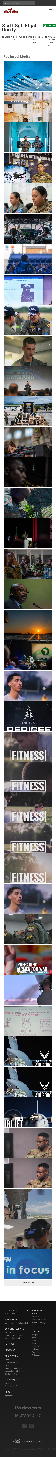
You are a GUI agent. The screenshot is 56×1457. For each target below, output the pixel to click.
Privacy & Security (12, 1362)
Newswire (10, 1350)
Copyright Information (13, 1368)
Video (34, 1338)
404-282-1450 (10, 1314)
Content (36, 1331)
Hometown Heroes (39, 1320)
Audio (34, 1343)
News (34, 1341)
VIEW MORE (28, 1282)
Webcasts (36, 1355)
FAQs (7, 1365)
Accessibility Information (15, 1371)
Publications (36, 1352)
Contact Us (9, 1360)
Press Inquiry (12, 1380)
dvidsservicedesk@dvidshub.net (18, 1323)
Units (7, 1392)
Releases (35, 1317)
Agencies (9, 1396)
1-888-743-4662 (11, 1332)
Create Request (11, 1383)
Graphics (35, 1346)
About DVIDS (11, 1356)
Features (9, 1344)
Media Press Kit (11, 1386)
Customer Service (12, 1374)
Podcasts (35, 1349)
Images (35, 1335)
